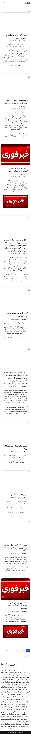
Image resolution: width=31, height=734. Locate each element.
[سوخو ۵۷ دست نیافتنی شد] (15, 481)
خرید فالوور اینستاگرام (19, 672)
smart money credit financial (11, 716)
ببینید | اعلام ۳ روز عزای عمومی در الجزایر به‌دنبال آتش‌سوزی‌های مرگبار (16, 547)
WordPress (11, 732)
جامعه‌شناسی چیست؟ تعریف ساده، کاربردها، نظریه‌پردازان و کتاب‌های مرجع (16, 103)
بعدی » (26, 656)
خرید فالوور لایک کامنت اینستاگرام (12, 687)
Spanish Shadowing (16, 694)
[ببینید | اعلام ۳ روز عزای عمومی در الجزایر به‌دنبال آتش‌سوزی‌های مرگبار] (15, 531)
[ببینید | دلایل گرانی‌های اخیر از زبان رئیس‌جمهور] (15, 21)
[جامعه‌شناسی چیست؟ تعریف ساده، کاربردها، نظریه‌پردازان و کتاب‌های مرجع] (15, 86)
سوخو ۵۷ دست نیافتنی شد (18, 495)
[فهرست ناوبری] (3, 2)
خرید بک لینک (11, 675)
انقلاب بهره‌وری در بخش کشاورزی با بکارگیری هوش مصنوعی (18, 171)
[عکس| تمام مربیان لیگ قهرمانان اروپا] (15, 432)
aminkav (24, 41)
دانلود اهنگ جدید (21, 677)
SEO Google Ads (13, 729)
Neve (21, 732)
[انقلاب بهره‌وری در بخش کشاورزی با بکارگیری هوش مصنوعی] (15, 154)
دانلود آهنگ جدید (13, 702)
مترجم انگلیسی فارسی (8, 719)
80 (7, 651)
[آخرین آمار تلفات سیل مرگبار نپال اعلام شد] (15, 299)
